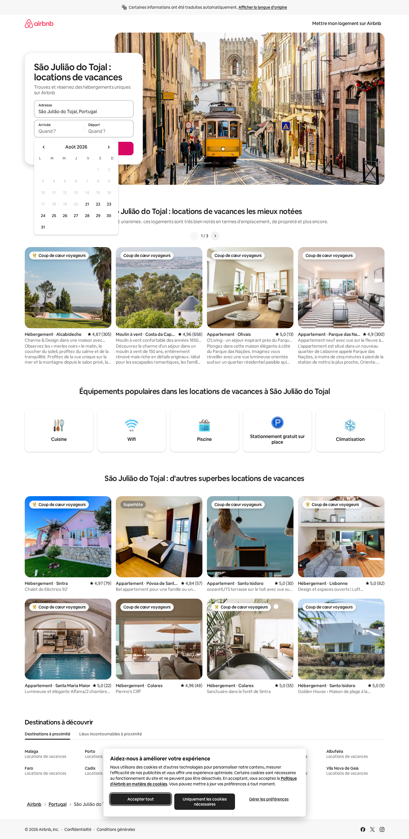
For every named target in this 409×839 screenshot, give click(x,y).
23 (109, 204)
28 (87, 215)
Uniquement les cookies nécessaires (204, 802)
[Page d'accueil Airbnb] (39, 23)
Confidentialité (77, 829)
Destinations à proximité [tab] (47, 734)
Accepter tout (140, 799)
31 (43, 227)
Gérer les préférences (268, 799)
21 (87, 204)
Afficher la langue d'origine (262, 7)
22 (98, 204)
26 (65, 215)
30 (109, 215)
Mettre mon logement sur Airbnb (346, 23)
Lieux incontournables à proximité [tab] (110, 734)
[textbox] (59, 131)
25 (54, 215)
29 (98, 215)
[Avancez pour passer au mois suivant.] (108, 147)
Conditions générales (116, 829)
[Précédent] (194, 235)
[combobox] (84, 111)
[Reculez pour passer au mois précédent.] (44, 147)
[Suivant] (215, 235)
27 (76, 215)
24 (43, 215)
